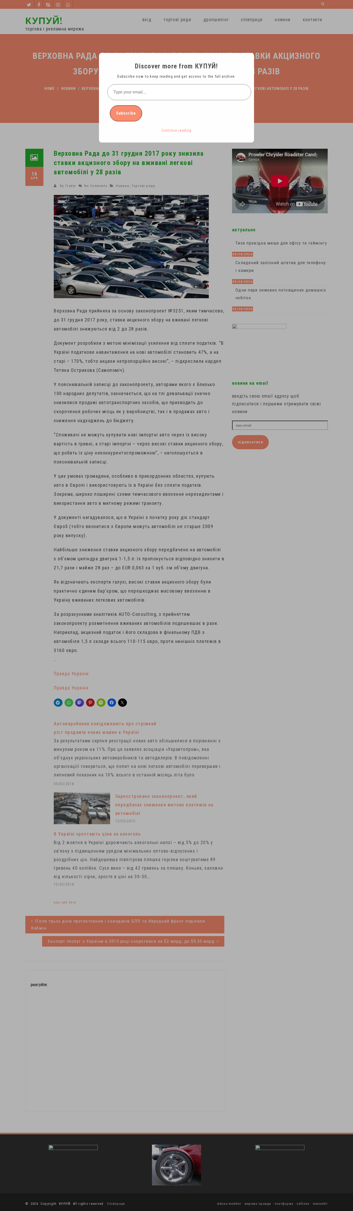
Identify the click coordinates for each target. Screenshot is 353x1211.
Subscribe (126, 113)
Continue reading (177, 130)
